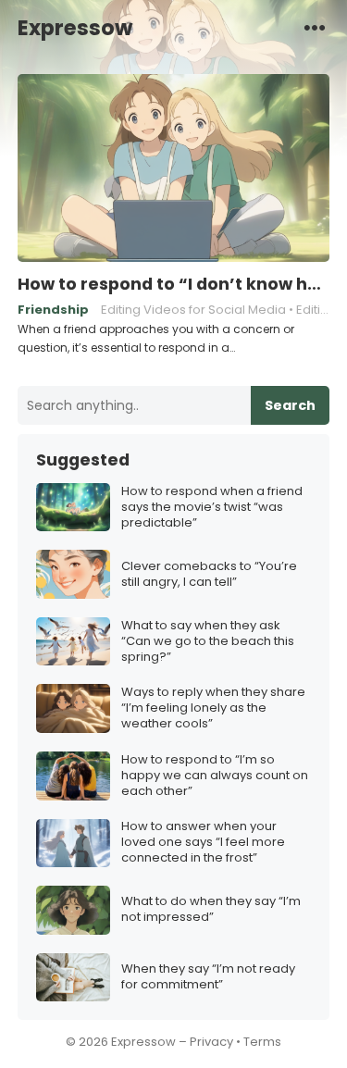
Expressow (75, 28)
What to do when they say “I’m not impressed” (211, 909)
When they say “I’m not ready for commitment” (208, 977)
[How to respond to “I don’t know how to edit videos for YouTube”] (174, 168)
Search (290, 405)
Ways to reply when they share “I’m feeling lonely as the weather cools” (213, 708)
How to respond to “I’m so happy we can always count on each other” (214, 776)
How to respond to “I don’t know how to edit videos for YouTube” (174, 284)
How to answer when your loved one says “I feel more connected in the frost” (203, 842)
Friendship (53, 309)
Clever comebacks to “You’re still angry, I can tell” (209, 574)
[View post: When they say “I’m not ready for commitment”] (73, 977)
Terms (262, 1041)
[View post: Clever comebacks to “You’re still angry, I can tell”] (73, 574)
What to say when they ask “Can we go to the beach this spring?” (207, 641)
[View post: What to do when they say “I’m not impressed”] (73, 910)
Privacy (211, 1041)
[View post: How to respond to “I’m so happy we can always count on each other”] (73, 776)
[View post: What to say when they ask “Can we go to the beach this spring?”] (73, 641)
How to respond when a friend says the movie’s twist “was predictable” (212, 507)
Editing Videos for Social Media (193, 309)
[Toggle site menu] (315, 26)
